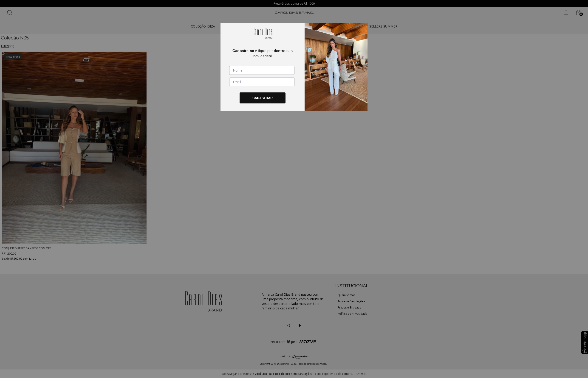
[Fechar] (358, 31)
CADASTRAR (262, 98)
